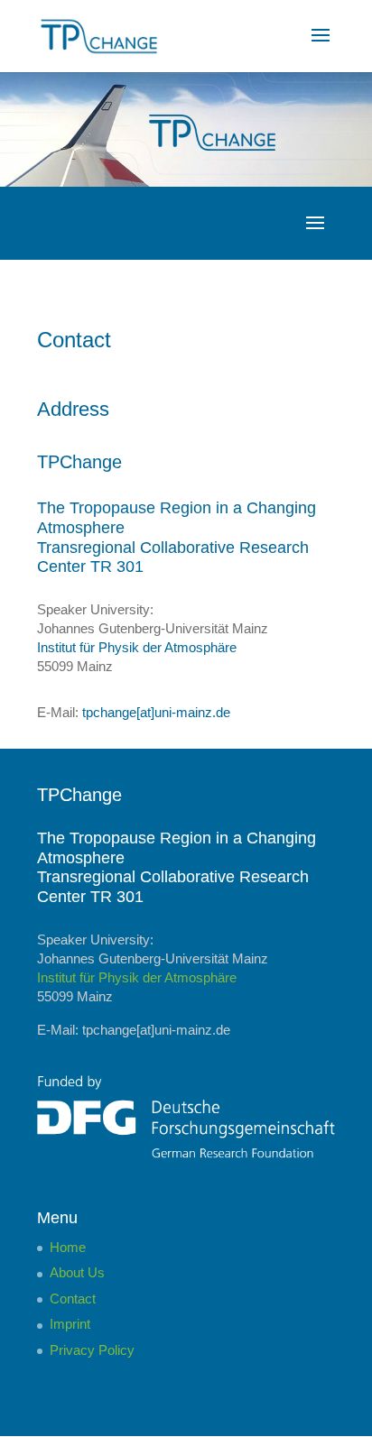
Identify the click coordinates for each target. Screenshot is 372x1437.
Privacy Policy (92, 1350)
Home (68, 1247)
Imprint (70, 1323)
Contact (73, 1298)
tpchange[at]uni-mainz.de (156, 712)
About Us (77, 1272)
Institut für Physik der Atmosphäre (137, 647)
